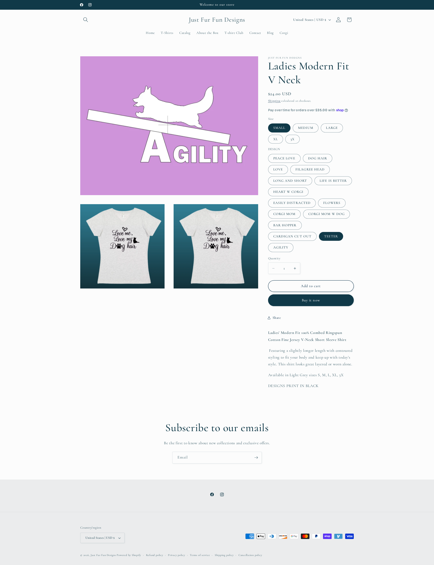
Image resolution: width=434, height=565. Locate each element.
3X (292, 139)
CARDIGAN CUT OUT (292, 236)
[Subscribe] (256, 457)
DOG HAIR (317, 158)
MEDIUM (305, 128)
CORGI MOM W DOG (326, 214)
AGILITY (280, 247)
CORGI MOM (284, 214)
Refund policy (154, 555)
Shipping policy (224, 555)
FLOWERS (331, 203)
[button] (85, 19)
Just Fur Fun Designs (103, 555)
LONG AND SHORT (290, 181)
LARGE (332, 128)
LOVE (278, 169)
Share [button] (277, 318)
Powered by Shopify (129, 555)
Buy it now (311, 300)
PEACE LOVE (284, 158)
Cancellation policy (250, 555)
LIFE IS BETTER (333, 181)
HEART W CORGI (288, 192)
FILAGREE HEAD (310, 169)
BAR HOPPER (285, 225)
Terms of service (200, 555)
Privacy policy (176, 555)
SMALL (279, 128)
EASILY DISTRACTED (292, 203)
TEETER (331, 236)
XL (275, 139)
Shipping (274, 101)
